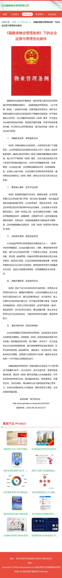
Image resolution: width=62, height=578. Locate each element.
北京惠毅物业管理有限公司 (15, 5)
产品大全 (27, 14)
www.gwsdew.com (26, 567)
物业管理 (39, 567)
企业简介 (15, 14)
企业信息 (52, 14)
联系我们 (40, 14)
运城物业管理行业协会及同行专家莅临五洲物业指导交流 (29, 535)
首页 (5, 14)
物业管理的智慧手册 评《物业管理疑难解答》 (24, 470)
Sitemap (44, 571)
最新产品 (8, 423)
